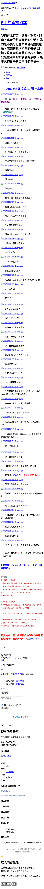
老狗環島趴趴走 (5, 791)
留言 (19, 674)
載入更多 (5, 693)
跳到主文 (5, 29)
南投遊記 (20, 684)
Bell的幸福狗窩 (14, 22)
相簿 (8, 72)
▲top (3, 688)
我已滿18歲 (6, 884)
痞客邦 (14, 674)
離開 (14, 884)
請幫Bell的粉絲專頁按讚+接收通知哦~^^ (13, 795)
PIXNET (11, 849)
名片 (8, 78)
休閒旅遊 (21, 67)
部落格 (9, 75)
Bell (2, 660)
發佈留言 (5, 708)
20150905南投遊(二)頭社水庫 (24, 88)
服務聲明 (26, 852)
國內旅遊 (20, 681)
